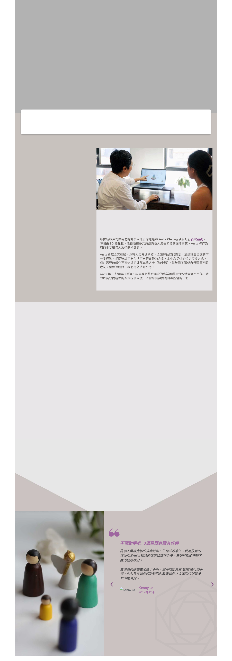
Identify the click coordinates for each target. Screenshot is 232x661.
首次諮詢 (197, 239)
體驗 (149, 8)
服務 (136, 8)
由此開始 (110, 8)
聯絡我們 (187, 8)
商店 (161, 8)
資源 (171, 8)
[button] (210, 8)
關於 (124, 8)
